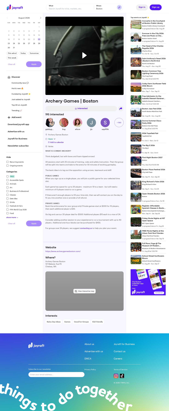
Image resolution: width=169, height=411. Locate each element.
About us (89, 344)
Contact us (119, 351)
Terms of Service (120, 369)
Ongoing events (16, 166)
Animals (13, 184)
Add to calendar (57, 142)
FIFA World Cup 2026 (18, 209)
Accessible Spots (17, 180)
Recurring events (17, 162)
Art (11, 187)
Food (12, 213)
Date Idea (13, 198)
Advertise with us (93, 351)
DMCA (87, 358)
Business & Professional (19, 191)
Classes (13, 195)
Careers (118, 358)
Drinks (12, 202)
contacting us (86, 228)
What (51, 6)
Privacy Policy (90, 369)
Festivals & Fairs (16, 206)
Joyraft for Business (124, 344)
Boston (99, 8)
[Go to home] (16, 7)
